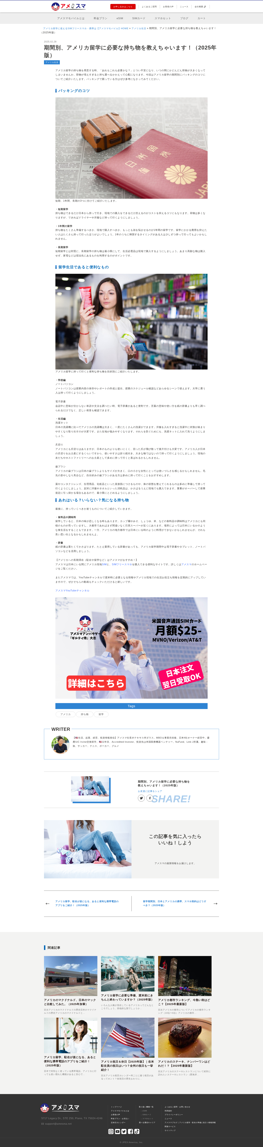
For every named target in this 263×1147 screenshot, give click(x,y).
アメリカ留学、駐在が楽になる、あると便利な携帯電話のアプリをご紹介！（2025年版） (87, 903)
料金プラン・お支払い (120, 1118)
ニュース (184, 6)
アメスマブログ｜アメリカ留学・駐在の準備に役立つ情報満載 (190, 1122)
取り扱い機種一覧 (146, 1107)
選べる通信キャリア (147, 1122)
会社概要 (199, 6)
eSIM (120, 18)
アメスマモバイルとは (71, 18)
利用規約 (168, 1111)
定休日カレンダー (118, 1122)
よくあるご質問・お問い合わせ (177, 1107)
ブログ (184, 18)
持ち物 (85, 714)
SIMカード (139, 18)
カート (202, 18)
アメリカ (65, 714)
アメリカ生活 (139, 28)
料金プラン (100, 18)
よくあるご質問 (149, 6)
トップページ (116, 1107)
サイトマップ (170, 1130)
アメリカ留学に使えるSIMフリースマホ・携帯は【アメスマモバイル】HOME (85, 28)
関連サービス (170, 1126)
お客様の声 (168, 6)
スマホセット (163, 18)
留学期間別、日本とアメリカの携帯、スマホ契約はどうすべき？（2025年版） (174, 903)
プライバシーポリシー (174, 1114)
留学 (101, 714)
